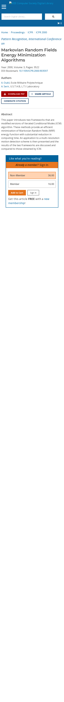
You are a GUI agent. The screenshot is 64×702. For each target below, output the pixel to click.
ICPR (30, 32)
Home (4, 32)
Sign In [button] (44, 165)
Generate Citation (15, 101)
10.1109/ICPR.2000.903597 (33, 70)
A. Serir (5, 86)
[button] (59, 23)
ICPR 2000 (41, 32)
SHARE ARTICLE (42, 94)
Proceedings (18, 32)
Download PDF (16, 94)
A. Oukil (5, 82)
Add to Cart (17, 192)
